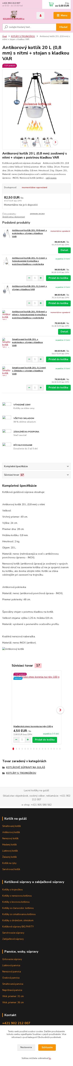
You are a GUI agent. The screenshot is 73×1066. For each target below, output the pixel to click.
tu (50, 1058)
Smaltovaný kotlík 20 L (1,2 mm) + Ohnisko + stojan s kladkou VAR (29, 370)
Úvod (4, 36)
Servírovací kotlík (11, 869)
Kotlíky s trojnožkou (12, 889)
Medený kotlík (9, 844)
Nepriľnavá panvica (12, 990)
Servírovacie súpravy (13, 932)
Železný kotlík (9, 857)
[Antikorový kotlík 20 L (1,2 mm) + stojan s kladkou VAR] (6, 289)
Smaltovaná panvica (12, 984)
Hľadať (63, 27)
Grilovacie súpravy (12, 959)
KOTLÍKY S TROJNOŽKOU (23, 36)
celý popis (51, 178)
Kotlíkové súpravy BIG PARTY (18, 926)
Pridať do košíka (58, 278)
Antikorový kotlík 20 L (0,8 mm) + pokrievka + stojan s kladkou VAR (29, 233)
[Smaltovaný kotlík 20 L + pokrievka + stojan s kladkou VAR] (6, 343)
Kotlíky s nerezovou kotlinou (17, 895)
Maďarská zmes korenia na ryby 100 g (33, 726)
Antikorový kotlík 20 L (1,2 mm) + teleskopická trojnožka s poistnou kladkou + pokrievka (29, 261)
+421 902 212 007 (11, 3)
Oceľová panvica (10, 977)
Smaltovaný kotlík (11, 826)
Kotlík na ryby (9, 863)
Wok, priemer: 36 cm (13, 1002)
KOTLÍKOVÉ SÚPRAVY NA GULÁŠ (25, 767)
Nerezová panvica (11, 971)
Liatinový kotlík (10, 850)
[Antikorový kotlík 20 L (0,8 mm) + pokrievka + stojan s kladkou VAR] (6, 234)
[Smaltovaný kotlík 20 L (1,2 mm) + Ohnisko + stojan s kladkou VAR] (6, 371)
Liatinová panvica (11, 965)
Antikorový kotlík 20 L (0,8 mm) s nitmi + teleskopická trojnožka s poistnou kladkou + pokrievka (29, 314)
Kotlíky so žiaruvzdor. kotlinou (18, 908)
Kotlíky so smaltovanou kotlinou (19, 914)
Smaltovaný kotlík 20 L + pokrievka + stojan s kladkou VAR (27, 342)
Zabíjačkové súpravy (13, 939)
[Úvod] (16, 15)
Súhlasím (47, 1047)
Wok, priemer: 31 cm (13, 996)
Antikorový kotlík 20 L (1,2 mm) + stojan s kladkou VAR (29, 288)
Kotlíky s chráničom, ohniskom (17, 920)
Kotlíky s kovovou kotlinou (16, 902)
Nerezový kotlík (10, 838)
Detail (64, 250)
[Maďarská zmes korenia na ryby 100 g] (36, 697)
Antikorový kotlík (11, 832)
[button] (13, 749)
